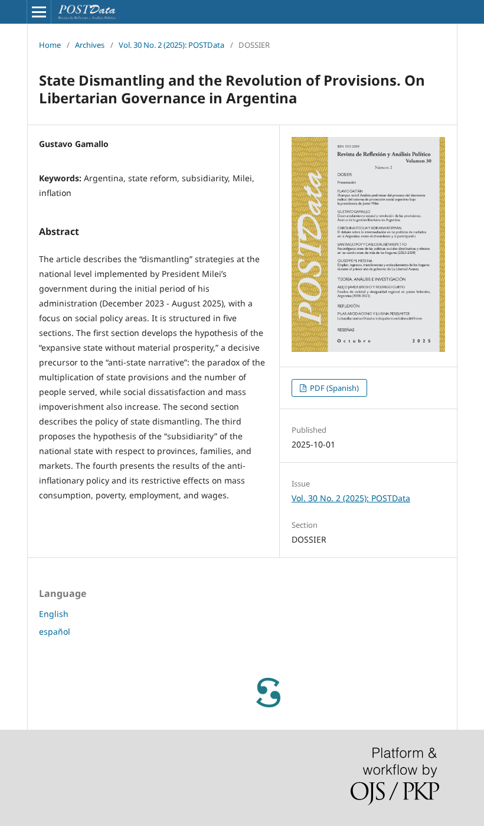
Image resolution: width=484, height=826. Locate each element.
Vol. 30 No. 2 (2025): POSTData (171, 45)
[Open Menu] (39, 12)
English (53, 613)
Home (50, 45)
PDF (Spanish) (333, 388)
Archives (89, 45)
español (54, 631)
